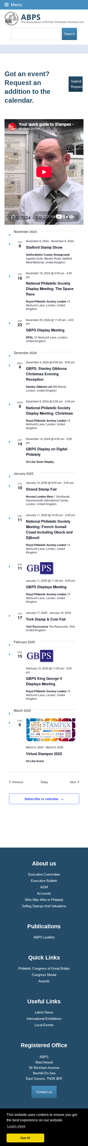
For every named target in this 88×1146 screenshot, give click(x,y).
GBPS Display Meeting (45, 330)
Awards (44, 981)
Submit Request (77, 84)
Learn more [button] (16, 1126)
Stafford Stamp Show (44, 247)
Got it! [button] (25, 1138)
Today (44, 782)
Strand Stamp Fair (41, 489)
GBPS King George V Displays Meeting (44, 681)
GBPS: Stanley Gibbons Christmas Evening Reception (46, 374)
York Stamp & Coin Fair (46, 619)
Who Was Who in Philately (44, 900)
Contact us (44, 1092)
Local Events (44, 1025)
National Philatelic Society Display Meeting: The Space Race (50, 289)
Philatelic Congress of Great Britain (44, 968)
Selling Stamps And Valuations (44, 906)
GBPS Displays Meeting (46, 586)
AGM (44, 887)
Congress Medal (44, 975)
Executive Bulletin (44, 881)
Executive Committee (44, 874)
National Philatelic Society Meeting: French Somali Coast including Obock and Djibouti (49, 529)
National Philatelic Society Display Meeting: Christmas (49, 410)
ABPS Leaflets (44, 937)
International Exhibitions (44, 1019)
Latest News (44, 1012)
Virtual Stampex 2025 (44, 753)
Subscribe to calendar (41, 798)
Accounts (44, 893)
